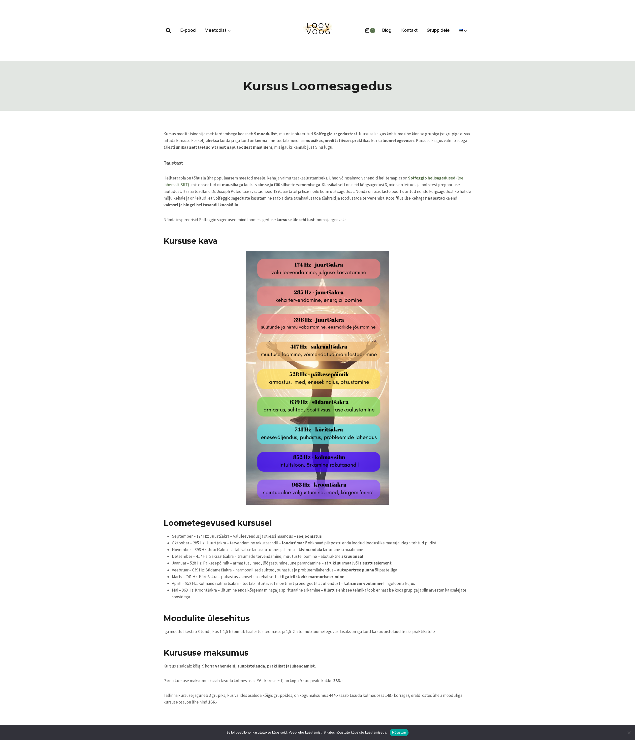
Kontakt (409, 30)
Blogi (387, 30)
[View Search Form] (168, 30)
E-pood (188, 30)
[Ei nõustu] (628, 732)
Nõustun (399, 732)
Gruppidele (438, 30)
